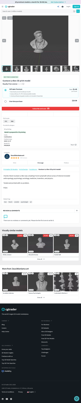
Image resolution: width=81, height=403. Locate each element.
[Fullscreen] (4, 18)
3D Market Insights (7, 353)
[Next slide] (77, 40)
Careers (4, 328)
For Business (45, 324)
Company (4, 321)
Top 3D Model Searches (9, 360)
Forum (43, 356)
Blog (3, 324)
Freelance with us (7, 356)
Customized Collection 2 (60, 293)
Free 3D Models (46, 335)
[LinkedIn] (2, 399)
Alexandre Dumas (33, 254)
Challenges (44, 352)
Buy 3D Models (45, 321)
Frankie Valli (57, 254)
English (30, 392)
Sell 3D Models (6, 345)
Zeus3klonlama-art (17, 155)
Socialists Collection (8, 293)
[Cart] (62, 6)
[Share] (66, 114)
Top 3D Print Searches (8, 363)
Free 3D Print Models (47, 338)
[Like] (15, 114)
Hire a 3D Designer (47, 331)
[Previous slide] (4, 40)
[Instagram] (11, 399)
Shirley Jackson (7, 254)
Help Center (5, 331)
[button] (74, 11)
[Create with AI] (58, 6)
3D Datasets (45, 328)
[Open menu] (2, 6)
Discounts (44, 342)
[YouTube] (7, 399)
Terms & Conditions (8, 392)
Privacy (20, 392)
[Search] (78, 11)
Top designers (45, 349)
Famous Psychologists (35, 293)
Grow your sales (7, 349)
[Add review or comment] (77, 210)
